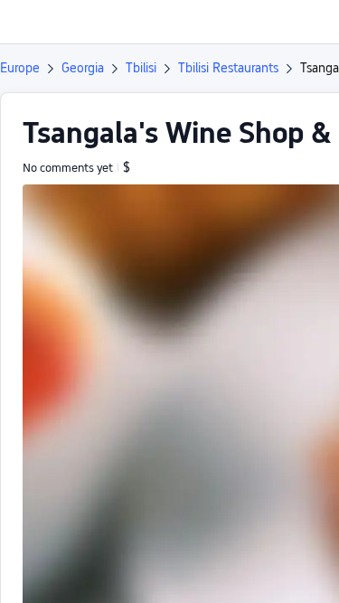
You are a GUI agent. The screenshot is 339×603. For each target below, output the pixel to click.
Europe (20, 68)
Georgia (82, 68)
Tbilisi (141, 68)
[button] (308, 21)
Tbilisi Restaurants (228, 68)
